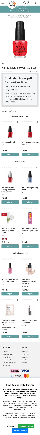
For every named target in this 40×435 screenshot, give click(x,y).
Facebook (25, 352)
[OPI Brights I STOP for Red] (20, 60)
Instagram (25, 354)
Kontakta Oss (7, 360)
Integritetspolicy (9, 354)
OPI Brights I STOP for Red (19, 17)
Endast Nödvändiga (20, 431)
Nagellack (21, 15)
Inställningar (11, 426)
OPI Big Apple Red (8, 142)
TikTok (24, 360)
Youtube (25, 363)
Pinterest (25, 357)
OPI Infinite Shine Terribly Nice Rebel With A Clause (8, 190)
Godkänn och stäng (26, 426)
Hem (8, 15)
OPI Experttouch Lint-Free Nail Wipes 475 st (30, 229)
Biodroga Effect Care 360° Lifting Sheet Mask (9, 322)
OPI (14, 15)
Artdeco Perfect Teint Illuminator (29, 321)
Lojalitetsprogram (9, 363)
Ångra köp (6, 365)
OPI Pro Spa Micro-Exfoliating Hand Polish (8, 230)
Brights (28, 15)
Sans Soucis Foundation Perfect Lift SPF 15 (29, 281)
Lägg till (30, 294)
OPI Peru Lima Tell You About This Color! (9, 280)
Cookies (5, 352)
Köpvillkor (6, 357)
